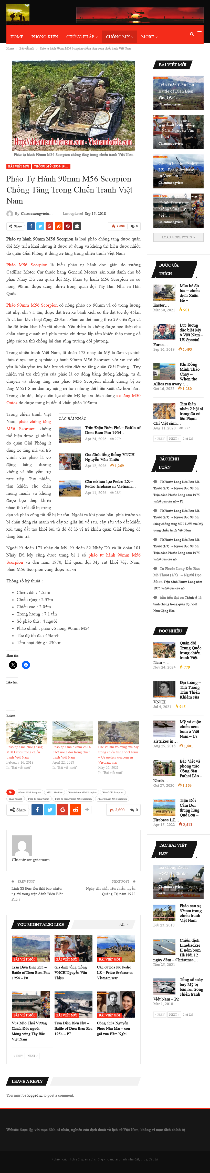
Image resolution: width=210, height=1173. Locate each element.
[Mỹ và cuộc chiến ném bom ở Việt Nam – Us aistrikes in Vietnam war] (164, 729)
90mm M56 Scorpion (29, 792)
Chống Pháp (80, 36)
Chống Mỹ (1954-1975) (51, 166)
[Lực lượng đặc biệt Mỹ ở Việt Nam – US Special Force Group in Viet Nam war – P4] (164, 332)
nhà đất (133, 1159)
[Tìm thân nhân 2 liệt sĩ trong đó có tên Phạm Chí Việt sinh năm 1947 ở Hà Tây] (164, 411)
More (147, 36)
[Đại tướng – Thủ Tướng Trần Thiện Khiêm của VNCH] (164, 689)
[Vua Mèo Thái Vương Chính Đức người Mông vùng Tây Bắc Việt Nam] (31, 1004)
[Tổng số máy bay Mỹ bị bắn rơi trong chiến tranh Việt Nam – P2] (164, 986)
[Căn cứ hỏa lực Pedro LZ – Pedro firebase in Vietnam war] (70, 488)
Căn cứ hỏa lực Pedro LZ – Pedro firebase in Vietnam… (110, 484)
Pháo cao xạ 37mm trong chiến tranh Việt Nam (191, 913)
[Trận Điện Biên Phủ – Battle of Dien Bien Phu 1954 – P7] (74, 1004)
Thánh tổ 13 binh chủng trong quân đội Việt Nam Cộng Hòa (177, 604)
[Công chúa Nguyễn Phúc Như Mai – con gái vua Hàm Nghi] (116, 1004)
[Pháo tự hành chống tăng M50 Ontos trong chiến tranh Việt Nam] (26, 732)
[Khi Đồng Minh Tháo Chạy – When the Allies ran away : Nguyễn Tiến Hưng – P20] (164, 371)
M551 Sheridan (54, 792)
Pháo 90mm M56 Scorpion (32, 305)
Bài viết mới (18, 166)
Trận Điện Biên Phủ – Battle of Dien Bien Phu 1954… (113, 430)
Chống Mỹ (118, 36)
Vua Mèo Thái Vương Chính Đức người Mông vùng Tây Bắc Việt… (178, 205)
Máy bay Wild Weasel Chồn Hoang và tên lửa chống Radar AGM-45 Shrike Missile (178, 867)
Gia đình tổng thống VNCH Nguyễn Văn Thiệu (109, 457)
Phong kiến (45, 36)
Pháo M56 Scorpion (26, 264)
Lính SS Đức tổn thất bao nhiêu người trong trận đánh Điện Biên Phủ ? (38, 894)
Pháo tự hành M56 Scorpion (112, 798)
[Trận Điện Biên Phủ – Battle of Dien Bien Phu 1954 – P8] (70, 435)
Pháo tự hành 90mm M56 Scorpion (73, 798)
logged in (35, 1095)
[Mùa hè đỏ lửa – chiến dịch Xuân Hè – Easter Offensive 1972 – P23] (164, 293)
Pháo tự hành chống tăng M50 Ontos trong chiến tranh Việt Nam (24, 752)
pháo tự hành (15, 798)
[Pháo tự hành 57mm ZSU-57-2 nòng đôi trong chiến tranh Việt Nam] (72, 732)
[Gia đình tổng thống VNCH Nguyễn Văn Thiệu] (70, 461)
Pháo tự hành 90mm (38, 798)
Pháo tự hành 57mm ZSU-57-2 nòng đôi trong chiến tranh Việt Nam (71, 752)
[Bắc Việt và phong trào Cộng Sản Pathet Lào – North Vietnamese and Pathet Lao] (164, 768)
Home (16, 36)
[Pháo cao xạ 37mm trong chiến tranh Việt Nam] (164, 913)
